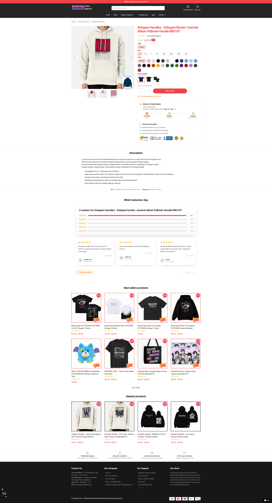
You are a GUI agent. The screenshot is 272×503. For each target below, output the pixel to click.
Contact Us (141, 482)
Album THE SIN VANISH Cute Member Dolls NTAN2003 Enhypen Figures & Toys (85, 373)
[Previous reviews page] (184, 273)
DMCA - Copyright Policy (113, 482)
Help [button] (268, 500)
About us (108, 473)
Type (139, 43)
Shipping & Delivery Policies (147, 473)
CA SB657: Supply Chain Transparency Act (119, 485)
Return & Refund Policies (146, 479)
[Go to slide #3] (114, 94)
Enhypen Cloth (83, 22)
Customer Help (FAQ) (145, 485)
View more (136, 388)
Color (139, 57)
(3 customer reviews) (154, 36)
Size (139, 50)
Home (73, 22)
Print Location (142, 74)
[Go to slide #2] (103, 94)
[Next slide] (131, 57)
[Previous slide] (74, 57)
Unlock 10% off (4, 493)
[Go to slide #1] (92, 94)
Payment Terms (143, 476)
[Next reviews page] (194, 273)
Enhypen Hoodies (98, 22)
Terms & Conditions (111, 476)
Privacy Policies (110, 479)
